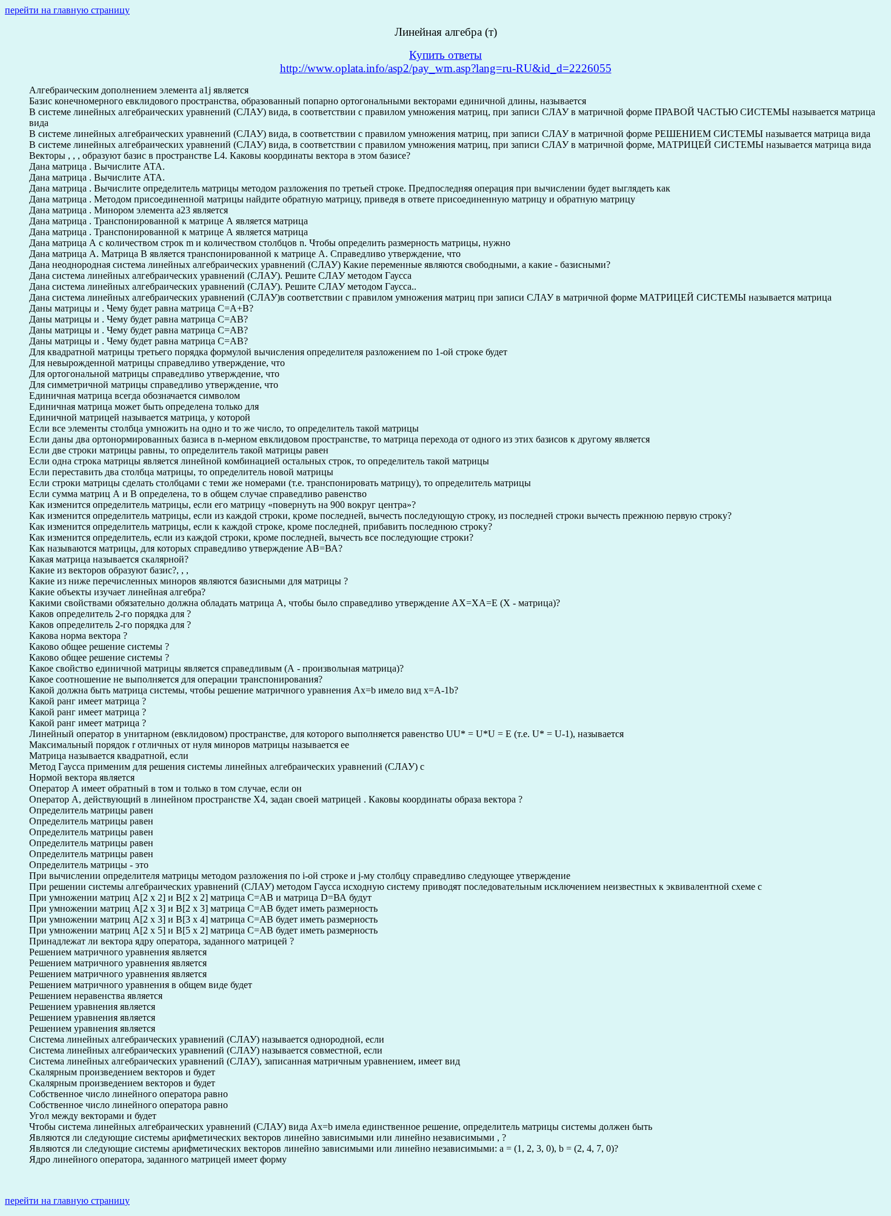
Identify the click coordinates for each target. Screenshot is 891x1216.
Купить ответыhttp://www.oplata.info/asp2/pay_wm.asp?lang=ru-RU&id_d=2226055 (446, 61)
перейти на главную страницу (67, 10)
